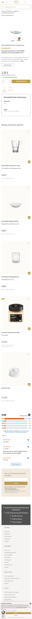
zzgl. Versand (12, 75)
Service (6, 588)
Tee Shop (7, 527)
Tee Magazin (7, 560)
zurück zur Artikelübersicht (7, 15)
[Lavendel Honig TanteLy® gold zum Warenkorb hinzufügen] (29, 328)
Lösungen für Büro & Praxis (11, 578)
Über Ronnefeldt (9, 576)
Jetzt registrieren (8, 581)
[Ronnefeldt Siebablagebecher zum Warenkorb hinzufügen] (29, 273)
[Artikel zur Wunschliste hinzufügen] (28, 132)
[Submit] (3, 7)
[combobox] (16, 7)
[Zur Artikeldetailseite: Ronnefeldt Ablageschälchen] (16, 202)
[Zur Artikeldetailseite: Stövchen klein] (16, 369)
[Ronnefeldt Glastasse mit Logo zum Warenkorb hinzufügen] (29, 162)
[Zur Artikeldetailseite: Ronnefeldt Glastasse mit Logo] (16, 146)
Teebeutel (7, 534)
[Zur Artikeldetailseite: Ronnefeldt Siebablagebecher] (16, 258)
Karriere (6, 562)
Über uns (7, 550)
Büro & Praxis (8, 572)
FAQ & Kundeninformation (11, 592)
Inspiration (7, 539)
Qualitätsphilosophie (10, 552)
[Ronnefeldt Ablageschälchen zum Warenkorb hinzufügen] (29, 217)
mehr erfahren (8, 65)
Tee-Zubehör (7, 536)
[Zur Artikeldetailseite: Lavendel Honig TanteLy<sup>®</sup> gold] (16, 313)
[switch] (3, 617)
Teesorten (7, 531)
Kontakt (6, 541)
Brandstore (7, 557)
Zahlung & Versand (9, 595)
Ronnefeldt (7, 546)
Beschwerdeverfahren (10, 597)
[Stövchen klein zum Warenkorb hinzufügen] (29, 384)
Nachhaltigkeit (8, 555)
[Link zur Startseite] (16, 2)
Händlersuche (8, 565)
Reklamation (7, 599)
